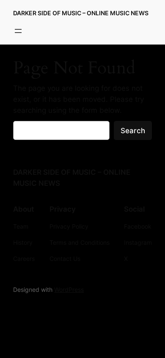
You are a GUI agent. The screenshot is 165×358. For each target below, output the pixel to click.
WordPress (69, 289)
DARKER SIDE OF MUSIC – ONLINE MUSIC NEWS (80, 13)
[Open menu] (18, 31)
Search (133, 130)
